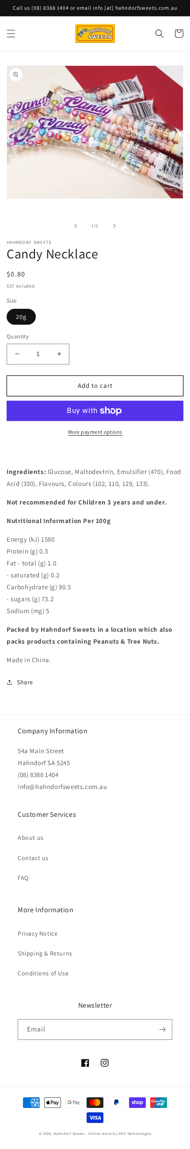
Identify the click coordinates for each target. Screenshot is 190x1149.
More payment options (95, 432)
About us (31, 838)
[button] (11, 33)
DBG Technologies (134, 1133)
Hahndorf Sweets (69, 1133)
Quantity (18, 336)
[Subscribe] (162, 1029)
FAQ (23, 878)
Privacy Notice (37, 933)
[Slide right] (114, 225)
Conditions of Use (43, 973)
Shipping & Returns (45, 953)
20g (21, 317)
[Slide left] (75, 225)
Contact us (33, 858)
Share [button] (25, 682)
